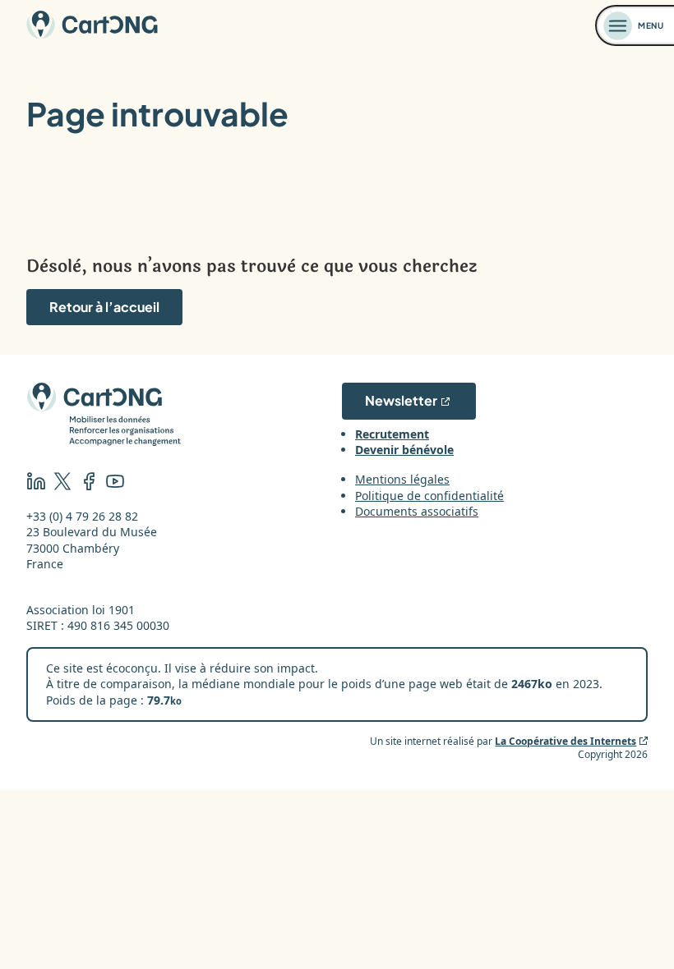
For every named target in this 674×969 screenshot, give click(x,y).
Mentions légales (402, 479)
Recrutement (392, 434)
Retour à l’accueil (104, 306)
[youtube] (115, 483)
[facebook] (89, 483)
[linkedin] (36, 483)
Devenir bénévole (404, 449)
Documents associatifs (416, 511)
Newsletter (401, 400)
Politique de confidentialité (429, 495)
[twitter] (62, 483)
